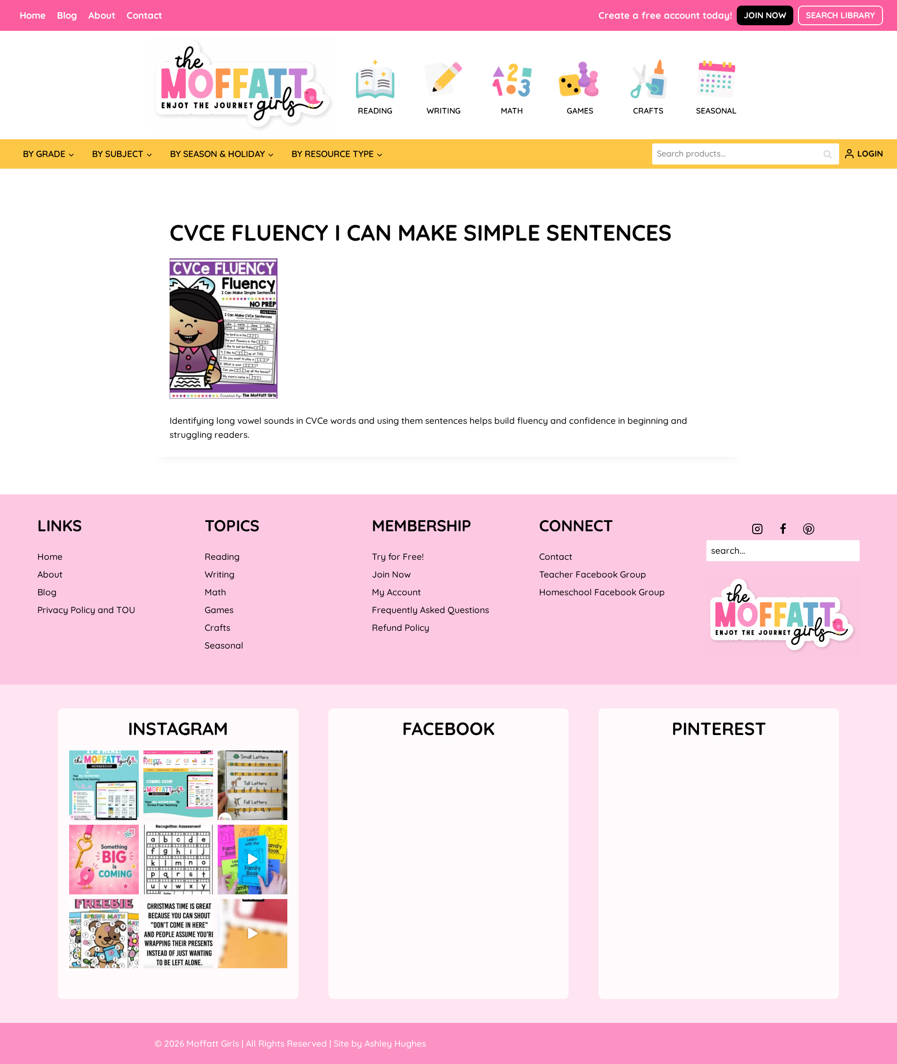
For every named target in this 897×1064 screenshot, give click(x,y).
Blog (67, 15)
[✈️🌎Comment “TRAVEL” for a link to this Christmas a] (252, 934)
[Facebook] (783, 529)
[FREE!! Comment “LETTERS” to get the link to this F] (252, 785)
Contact (144, 15)
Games (219, 609)
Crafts (217, 627)
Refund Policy (400, 627)
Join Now (765, 15)
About (101, 15)
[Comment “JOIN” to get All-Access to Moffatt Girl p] (178, 785)
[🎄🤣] (178, 934)
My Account (396, 592)
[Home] (243, 85)
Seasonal (224, 645)
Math (215, 592)
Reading (222, 556)
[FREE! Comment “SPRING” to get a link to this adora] (104, 934)
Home (33, 15)
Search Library (840, 15)
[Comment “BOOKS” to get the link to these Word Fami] (252, 859)
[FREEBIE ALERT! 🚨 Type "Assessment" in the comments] (178, 859)
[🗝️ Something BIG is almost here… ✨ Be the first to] (104, 859)
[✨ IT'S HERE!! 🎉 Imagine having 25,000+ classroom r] (104, 785)
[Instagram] (757, 529)
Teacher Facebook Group (592, 574)
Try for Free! (398, 556)
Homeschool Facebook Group (602, 592)
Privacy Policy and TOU (86, 609)
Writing (220, 574)
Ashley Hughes (395, 1043)
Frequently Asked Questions (430, 609)
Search (830, 154)
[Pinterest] (808, 529)
